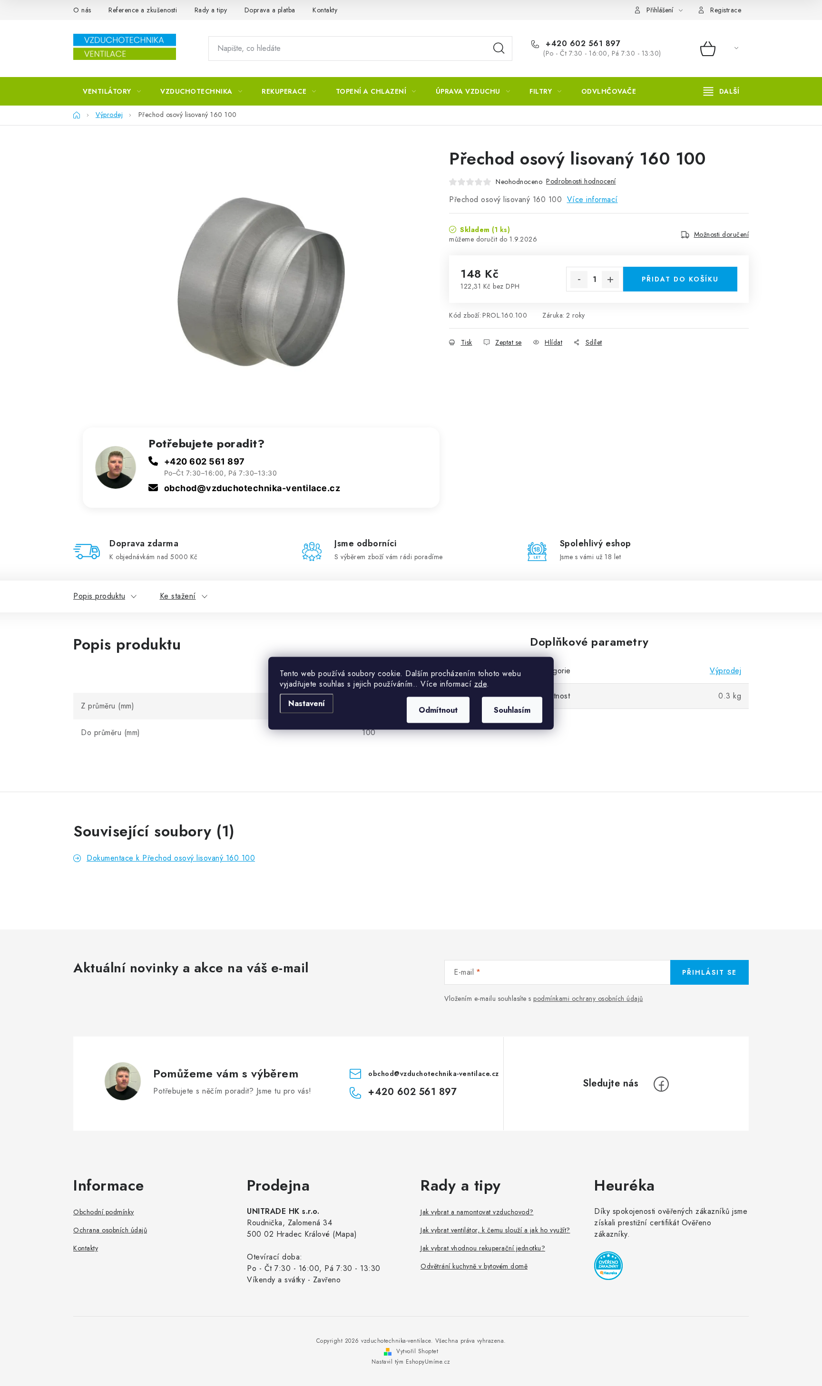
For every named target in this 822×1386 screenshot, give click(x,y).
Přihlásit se (709, 972)
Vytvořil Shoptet (417, 1351)
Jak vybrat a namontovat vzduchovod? (477, 1212)
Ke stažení (178, 596)
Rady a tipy (211, 10)
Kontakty (325, 10)
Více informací (592, 199)
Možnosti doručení (721, 234)
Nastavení (306, 703)
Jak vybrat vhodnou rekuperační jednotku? (483, 1248)
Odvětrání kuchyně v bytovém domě (474, 1266)
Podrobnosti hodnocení (581, 181)
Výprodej (725, 670)
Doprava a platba (270, 10)
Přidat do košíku (680, 279)
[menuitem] (111, 91)
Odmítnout (438, 709)
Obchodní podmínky (103, 1212)
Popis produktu (99, 596)
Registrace (725, 10)
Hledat (499, 48)
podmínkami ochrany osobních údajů (588, 998)
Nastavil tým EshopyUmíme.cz (411, 1361)
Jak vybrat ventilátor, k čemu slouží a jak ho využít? (495, 1230)
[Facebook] (661, 1084)
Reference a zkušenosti (142, 10)
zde (480, 683)
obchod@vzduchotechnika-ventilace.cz (252, 488)
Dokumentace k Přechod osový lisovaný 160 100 (171, 858)
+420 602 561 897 (581, 43)
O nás (82, 10)
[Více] (721, 91)
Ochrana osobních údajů (110, 1230)
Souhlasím (512, 709)
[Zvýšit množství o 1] (610, 279)
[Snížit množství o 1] (578, 279)
